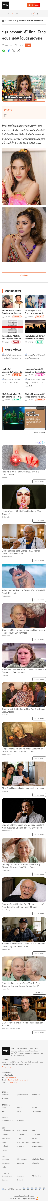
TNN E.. (17, 374)
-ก (8, 13)
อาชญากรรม (6, 1138)
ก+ (17, 13)
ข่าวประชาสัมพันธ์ (37, 1146)
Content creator (8, 1120)
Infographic (36, 1142)
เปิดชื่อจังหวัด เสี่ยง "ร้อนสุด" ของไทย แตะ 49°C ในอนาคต (12, 395)
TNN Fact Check (23, 1142)
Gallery (4, 1150)
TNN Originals (37, 1111)
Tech (3, 1111)
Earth (39, 342)
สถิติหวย (20, 1180)
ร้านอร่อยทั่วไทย (7, 1176)
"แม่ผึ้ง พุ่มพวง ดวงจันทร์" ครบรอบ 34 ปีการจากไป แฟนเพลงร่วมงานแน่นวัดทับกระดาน (35, 312)
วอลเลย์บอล (6, 1163)
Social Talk (36, 1134)
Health (34, 1107)
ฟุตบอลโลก (35, 1163)
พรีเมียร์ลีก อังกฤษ (38, 1159)
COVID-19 (20, 1146)
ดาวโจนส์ (5, 1146)
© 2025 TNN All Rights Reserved (22, 1198)
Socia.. (17, 316)
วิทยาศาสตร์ (20, 1134)
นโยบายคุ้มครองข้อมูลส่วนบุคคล (24, 1196)
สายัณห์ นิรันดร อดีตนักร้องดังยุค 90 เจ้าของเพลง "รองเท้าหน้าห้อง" (12, 312)
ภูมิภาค (34, 1138)
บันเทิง (9, 20)
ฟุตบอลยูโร (20, 1163)
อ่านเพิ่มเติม (24, 275)
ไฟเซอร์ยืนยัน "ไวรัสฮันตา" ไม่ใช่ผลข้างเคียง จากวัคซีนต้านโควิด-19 (12, 337)
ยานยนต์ (4, 1142)
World (16, 342)
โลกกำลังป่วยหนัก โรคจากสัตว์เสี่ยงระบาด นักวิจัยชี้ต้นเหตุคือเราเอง (35, 337)
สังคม (34, 1130)
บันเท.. (39, 316)
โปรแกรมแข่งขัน (22, 1159)
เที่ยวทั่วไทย (20, 1176)
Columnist (20, 1120)
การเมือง (5, 1134)
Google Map (6, 1067)
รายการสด (5, 1094)
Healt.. (40, 374)
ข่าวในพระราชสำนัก (8, 1130)
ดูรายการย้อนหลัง (22, 1094)
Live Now (35, 5)
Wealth (19, 1107)
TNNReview (36, 1176)
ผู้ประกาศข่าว (36, 1094)
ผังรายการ (5, 1098)
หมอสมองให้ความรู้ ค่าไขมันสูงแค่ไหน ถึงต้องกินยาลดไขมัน (35, 370)
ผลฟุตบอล (5, 1159)
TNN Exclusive (22, 1130)
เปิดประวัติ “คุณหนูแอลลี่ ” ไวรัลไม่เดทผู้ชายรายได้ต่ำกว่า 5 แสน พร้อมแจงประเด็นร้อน (35, 395)
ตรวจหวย (5, 1180)
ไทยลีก (4, 1167)
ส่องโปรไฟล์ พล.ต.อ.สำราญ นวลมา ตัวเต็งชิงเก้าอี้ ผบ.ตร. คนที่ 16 (12, 370)
